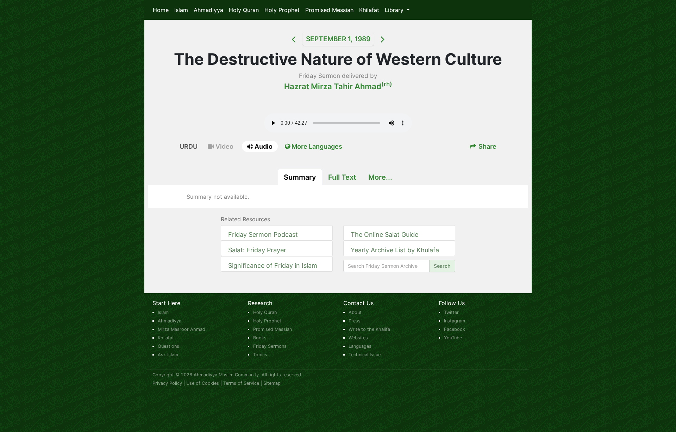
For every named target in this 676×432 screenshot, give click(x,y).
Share (486, 146)
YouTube (453, 337)
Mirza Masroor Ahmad (181, 329)
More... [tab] (380, 177)
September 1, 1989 (338, 39)
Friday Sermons (270, 346)
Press (355, 320)
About (355, 312)
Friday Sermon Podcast (263, 234)
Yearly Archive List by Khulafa (395, 250)
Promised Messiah (329, 9)
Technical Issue (365, 354)
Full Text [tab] (342, 177)
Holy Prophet (282, 9)
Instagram (454, 320)
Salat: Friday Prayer (257, 250)
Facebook (454, 329)
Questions (168, 346)
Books (260, 337)
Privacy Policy (167, 383)
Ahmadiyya (208, 9)
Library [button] (395, 9)
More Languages (316, 146)
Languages (360, 346)
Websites (358, 337)
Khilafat (369, 9)
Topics (260, 354)
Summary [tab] (300, 177)
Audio (263, 146)
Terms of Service (241, 383)
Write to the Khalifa (369, 329)
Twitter (451, 312)
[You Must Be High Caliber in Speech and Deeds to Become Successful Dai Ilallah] (391, 39)
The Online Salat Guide (384, 234)
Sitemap (272, 383)
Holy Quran (244, 9)
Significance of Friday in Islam (272, 265)
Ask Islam (168, 354)
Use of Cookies (202, 383)
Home (161, 9)
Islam (181, 9)
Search (442, 266)
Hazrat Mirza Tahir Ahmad (338, 86)
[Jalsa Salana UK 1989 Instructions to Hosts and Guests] (284, 39)
